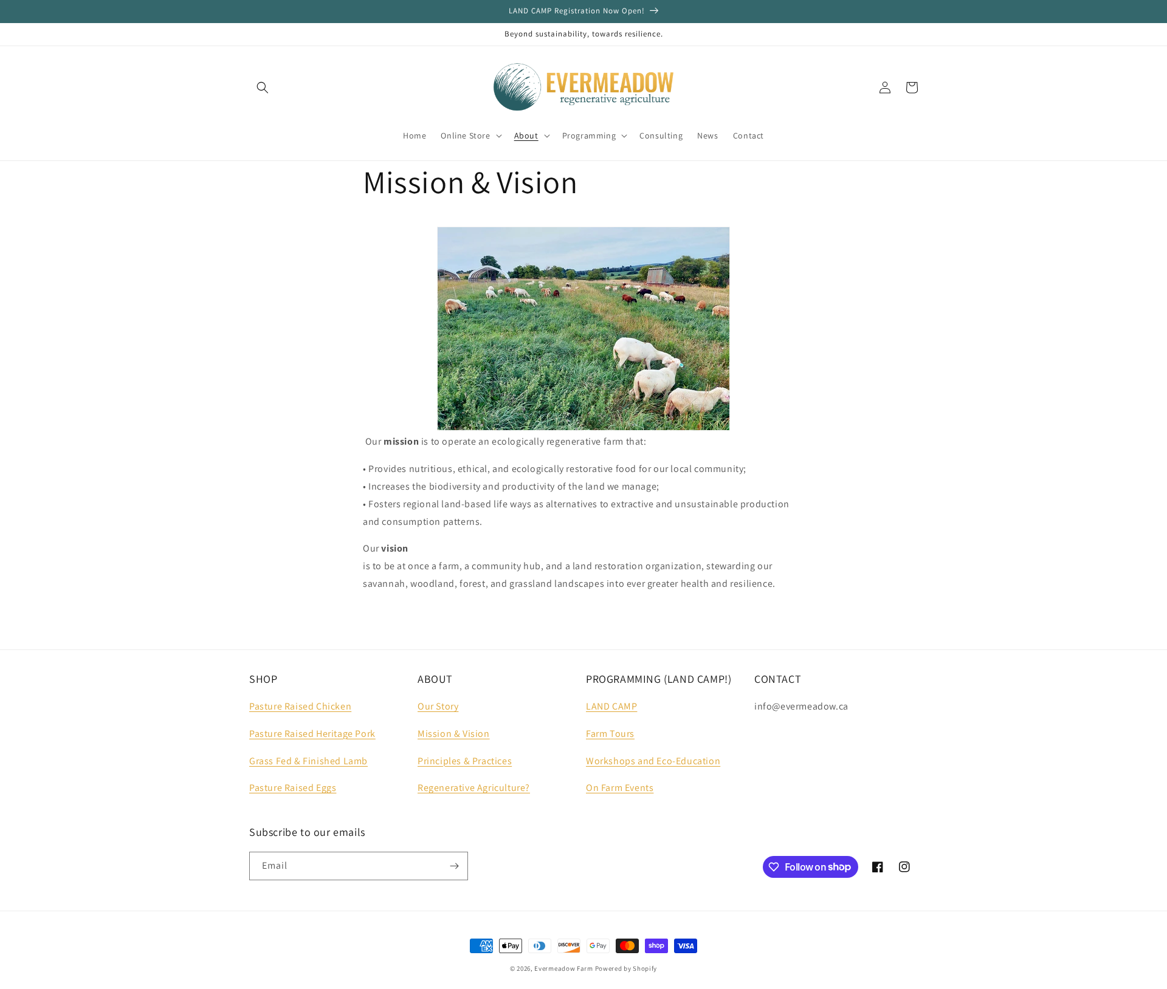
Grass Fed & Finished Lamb (308, 761)
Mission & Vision (454, 733)
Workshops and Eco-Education (653, 761)
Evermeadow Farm (563, 968)
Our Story (438, 706)
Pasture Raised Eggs (292, 787)
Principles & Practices (465, 761)
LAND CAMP (611, 706)
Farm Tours (610, 733)
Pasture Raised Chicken (300, 706)
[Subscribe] (454, 866)
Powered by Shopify (626, 968)
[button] (262, 87)
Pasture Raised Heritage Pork (312, 733)
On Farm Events (619, 787)
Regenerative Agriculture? (474, 787)
